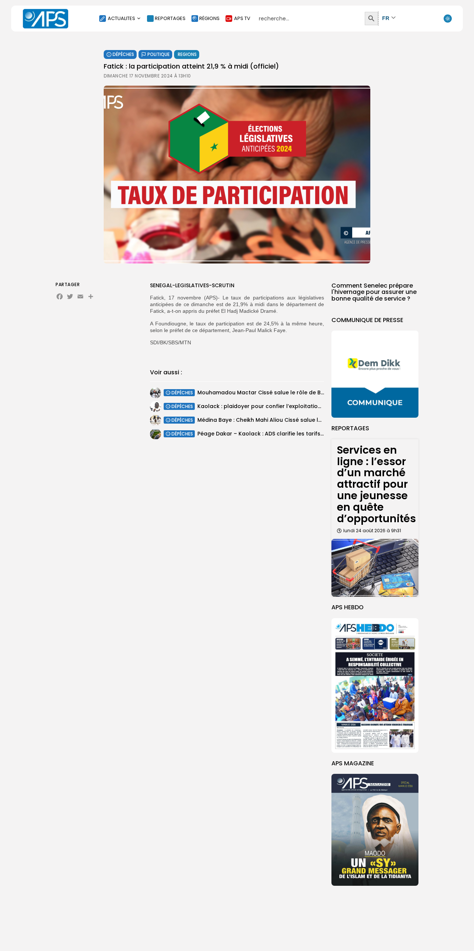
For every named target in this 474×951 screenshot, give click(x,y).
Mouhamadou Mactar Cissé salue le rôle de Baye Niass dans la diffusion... (297, 392)
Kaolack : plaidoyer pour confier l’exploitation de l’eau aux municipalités (295, 406)
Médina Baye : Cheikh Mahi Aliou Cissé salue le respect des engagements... (297, 420)
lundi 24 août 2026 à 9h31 (372, 530)
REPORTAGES (170, 18)
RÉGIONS (209, 18)
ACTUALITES (121, 18)
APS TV (242, 18)
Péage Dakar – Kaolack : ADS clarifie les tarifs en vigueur (273, 433)
